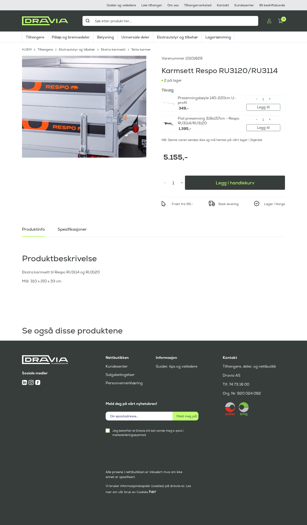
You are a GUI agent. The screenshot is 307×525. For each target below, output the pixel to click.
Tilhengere (35, 37)
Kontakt (223, 5)
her (152, 491)
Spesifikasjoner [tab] (72, 229)
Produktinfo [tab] (33, 229)
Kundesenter (244, 5)
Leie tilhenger (151, 5)
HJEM (27, 49)
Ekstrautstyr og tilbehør (177, 37)
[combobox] (170, 21)
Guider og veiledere (121, 5)
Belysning (105, 37)
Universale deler (135, 37)
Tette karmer (141, 49)
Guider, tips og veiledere (176, 366)
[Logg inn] (269, 21)
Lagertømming (218, 37)
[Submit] (87, 21)
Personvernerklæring (124, 383)
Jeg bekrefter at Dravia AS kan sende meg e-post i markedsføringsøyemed (148, 433)
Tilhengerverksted (197, 5)
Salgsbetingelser (120, 374)
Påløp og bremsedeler (71, 37)
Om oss (173, 5)
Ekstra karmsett (113, 49)
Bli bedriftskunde (272, 5)
